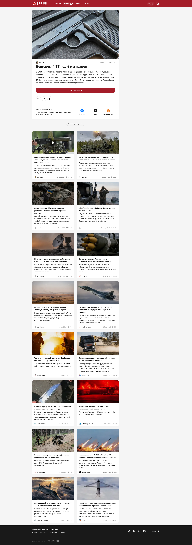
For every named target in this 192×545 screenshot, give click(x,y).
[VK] (139, 531)
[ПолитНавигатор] (80, 424)
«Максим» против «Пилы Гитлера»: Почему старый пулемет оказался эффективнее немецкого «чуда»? (52, 159)
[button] (38, 98)
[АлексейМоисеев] (80, 520)
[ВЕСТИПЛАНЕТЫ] (80, 327)
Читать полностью (75, 90)
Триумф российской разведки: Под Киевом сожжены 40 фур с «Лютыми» (52, 359)
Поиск (86, 3)
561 (71, 472)
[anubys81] (35, 177)
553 (115, 472)
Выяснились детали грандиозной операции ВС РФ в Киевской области (97, 359)
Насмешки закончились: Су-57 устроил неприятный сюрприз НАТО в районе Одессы (95, 309)
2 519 (70, 228)
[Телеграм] (129, 531)
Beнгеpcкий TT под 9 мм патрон (61, 66)
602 (115, 424)
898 (115, 327)
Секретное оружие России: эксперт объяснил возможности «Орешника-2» (95, 260)
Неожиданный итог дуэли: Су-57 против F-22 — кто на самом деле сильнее (53, 504)
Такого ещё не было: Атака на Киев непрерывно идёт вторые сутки (94, 408)
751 (71, 424)
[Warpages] (80, 472)
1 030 (115, 276)
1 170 (70, 276)
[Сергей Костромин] (35, 276)
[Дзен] (144, 531)
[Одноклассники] (134, 531)
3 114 (115, 177)
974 (71, 327)
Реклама (35, 532)
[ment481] (37, 62)
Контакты (43, 532)
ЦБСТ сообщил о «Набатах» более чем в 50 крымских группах (97, 209)
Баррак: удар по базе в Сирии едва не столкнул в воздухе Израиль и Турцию (50, 308)
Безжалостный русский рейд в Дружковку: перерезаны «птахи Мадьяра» (52, 456)
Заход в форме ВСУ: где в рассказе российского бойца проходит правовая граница (50, 210)
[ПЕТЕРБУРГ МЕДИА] (35, 520)
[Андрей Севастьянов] (80, 177)
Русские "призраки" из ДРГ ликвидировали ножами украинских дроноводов (52, 408)
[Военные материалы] (39, 4)
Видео (78, 3)
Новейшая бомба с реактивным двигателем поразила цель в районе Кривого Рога (97, 504)
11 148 (70, 177)
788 (115, 375)
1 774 (115, 228)
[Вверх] (156, 531)
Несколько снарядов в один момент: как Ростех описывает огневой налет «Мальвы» (97, 158)
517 (115, 520)
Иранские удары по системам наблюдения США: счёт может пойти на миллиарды (52, 260)
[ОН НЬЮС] (80, 276)
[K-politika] (80, 375)
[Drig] (35, 424)
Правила (62, 532)
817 (71, 375)
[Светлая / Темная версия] (151, 4)
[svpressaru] (35, 375)
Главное (58, 3)
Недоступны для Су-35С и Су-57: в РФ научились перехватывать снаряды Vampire (97, 456)
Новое (68, 3)
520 (71, 520)
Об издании (53, 532)
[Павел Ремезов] (35, 228)
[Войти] (158, 4)
